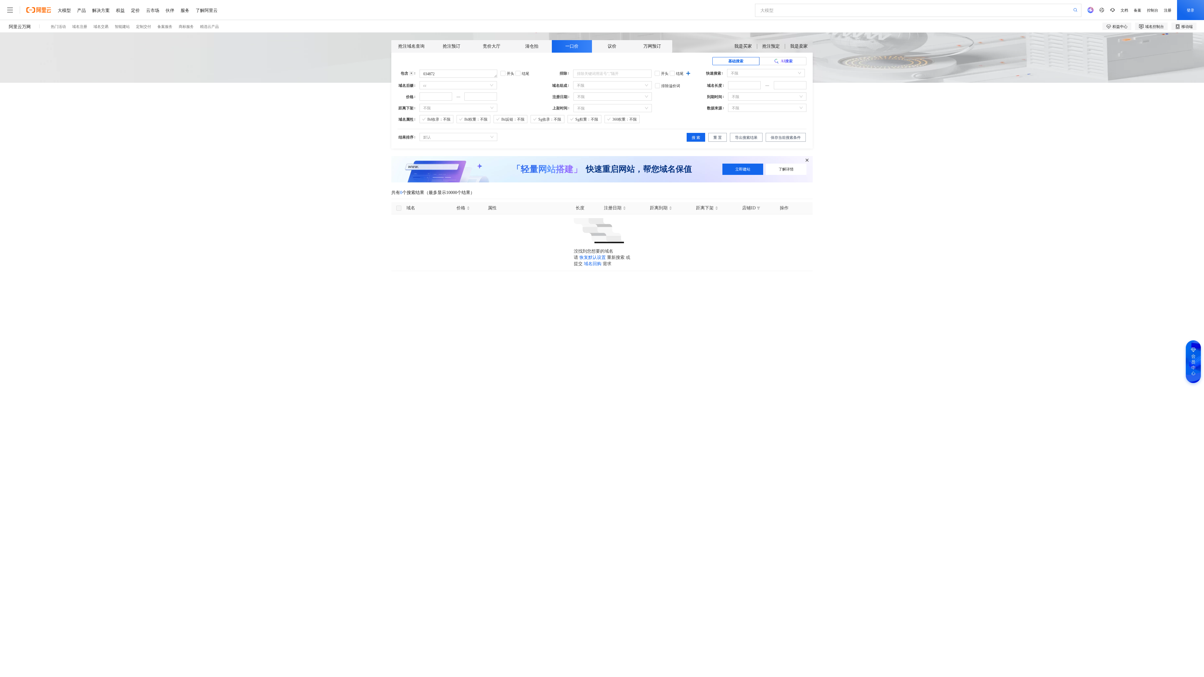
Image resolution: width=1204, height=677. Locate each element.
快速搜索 (713, 73)
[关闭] (807, 160)
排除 (563, 73)
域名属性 (406, 119)
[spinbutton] (744, 85)
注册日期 (560, 97)
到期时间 (714, 97)
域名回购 (592, 263)
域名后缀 (406, 85)
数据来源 (714, 108)
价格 (410, 97)
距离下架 (406, 108)
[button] (756, 83)
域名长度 (714, 85)
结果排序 (406, 137)
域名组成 (559, 85)
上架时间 (560, 108)
